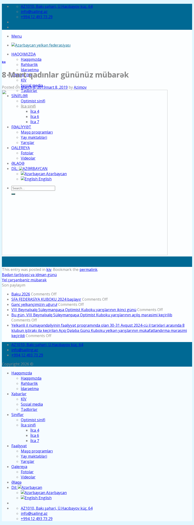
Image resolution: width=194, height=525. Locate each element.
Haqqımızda (23, 54)
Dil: (14, 487)
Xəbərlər (18, 393)
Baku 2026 (20, 294)
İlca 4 (34, 430)
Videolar (28, 477)
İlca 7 (34, 440)
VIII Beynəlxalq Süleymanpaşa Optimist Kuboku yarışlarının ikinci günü (73, 309)
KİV (23, 80)
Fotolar (27, 471)
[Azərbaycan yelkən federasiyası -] (41, 45)
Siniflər (17, 414)
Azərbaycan (56, 492)
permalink (88, 269)
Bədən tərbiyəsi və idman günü (29, 274)
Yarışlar (27, 461)
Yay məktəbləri (34, 456)
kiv (4, 62)
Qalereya (19, 466)
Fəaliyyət (19, 445)
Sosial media (32, 404)
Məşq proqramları (37, 451)
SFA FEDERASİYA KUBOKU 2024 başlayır (46, 299)
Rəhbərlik (29, 64)
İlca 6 (34, 435)
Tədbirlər (29, 409)
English (45, 497)
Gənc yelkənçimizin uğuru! (34, 304)
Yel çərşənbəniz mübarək (24, 279)
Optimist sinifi (33, 419)
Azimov (80, 87)
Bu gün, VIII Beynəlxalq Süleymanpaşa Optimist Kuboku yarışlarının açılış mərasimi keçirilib (91, 314)
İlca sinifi (28, 425)
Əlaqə (16, 482)
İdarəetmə (30, 388)
